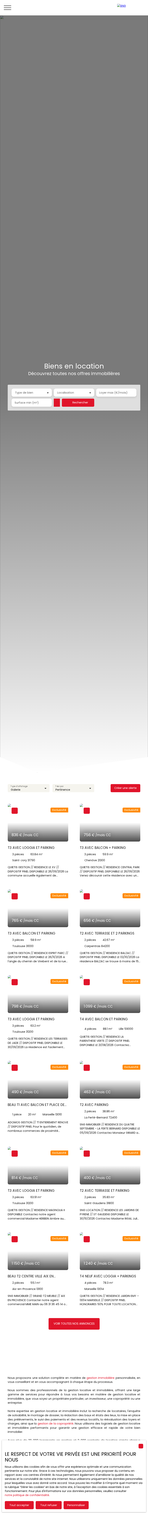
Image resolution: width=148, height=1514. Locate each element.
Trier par (59, 786)
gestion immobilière (100, 1378)
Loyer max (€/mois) (113, 392)
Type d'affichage (19, 786)
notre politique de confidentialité (27, 1495)
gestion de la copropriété (55, 1423)
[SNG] (130, 7)
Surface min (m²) (27, 402)
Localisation (65, 392)
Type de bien (24, 392)
